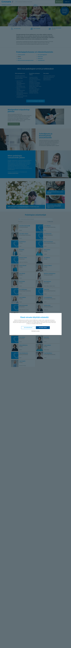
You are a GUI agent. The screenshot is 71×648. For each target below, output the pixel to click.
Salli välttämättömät (28, 327)
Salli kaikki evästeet (43, 327)
